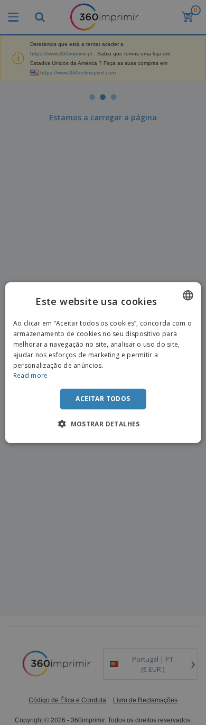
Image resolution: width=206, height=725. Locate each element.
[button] (103, 423)
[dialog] (103, 362)
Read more (30, 375)
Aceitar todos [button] (103, 398)
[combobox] (187, 295)
